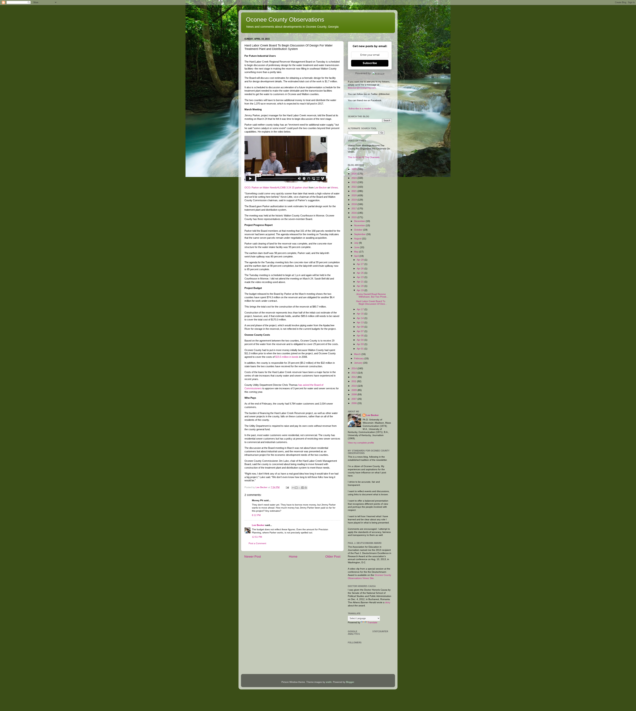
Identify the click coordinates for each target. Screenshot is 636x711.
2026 (354, 169)
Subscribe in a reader (359, 108)
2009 (354, 390)
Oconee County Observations (285, 19)
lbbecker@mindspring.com (362, 88)
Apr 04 (360, 340)
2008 (354, 394)
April (356, 256)
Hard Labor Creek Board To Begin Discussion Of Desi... (371, 302)
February (359, 358)
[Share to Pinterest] (305, 487)
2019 (354, 200)
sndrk (329, 682)
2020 (354, 195)
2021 (354, 191)
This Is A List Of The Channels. (364, 157)
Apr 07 (360, 331)
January (358, 363)
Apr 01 (360, 348)
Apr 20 (360, 286)
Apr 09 (360, 327)
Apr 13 (360, 322)
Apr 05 (360, 335)
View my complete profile (361, 442)
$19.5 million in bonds (286, 357)
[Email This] (293, 487)
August (358, 238)
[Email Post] (287, 487)
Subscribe (370, 63)
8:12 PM (256, 515)
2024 (354, 178)
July (356, 243)
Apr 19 (360, 290)
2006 (354, 403)
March (357, 354)
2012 (354, 377)
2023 (354, 182)
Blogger (350, 682)
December (360, 221)
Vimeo (334, 187)
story (387, 602)
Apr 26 (360, 268)
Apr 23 (360, 277)
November (360, 225)
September (360, 234)
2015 (354, 217)
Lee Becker (320, 187)
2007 (354, 399)
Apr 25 (360, 273)
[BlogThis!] (296, 487)
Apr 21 (360, 281)
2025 (354, 173)
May (356, 251)
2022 (354, 187)
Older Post (332, 556)
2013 (354, 373)
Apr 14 (360, 318)
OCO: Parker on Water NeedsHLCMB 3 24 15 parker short (276, 187)
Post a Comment (257, 543)
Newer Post (252, 556)
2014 (354, 368)
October (358, 230)
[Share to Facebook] (302, 487)
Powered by (363, 73)
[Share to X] (299, 487)
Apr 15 (360, 313)
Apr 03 (360, 344)
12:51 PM (257, 537)
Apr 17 (360, 309)
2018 (354, 204)
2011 (354, 381)
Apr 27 (360, 264)
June (357, 247)
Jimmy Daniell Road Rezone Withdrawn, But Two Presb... (372, 295)
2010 (354, 386)
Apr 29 (360, 260)
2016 (354, 213)
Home (293, 556)
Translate (372, 622)
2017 (354, 208)
